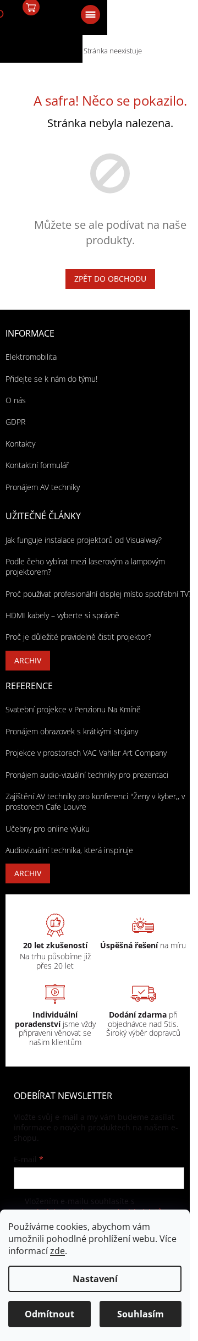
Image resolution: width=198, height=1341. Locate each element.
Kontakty (20, 443)
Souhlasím (140, 1314)
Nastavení (95, 1279)
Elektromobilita (31, 356)
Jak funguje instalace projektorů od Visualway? (84, 540)
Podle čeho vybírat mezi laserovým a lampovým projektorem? (85, 566)
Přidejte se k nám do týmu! (51, 378)
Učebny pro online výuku (48, 828)
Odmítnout (49, 1314)
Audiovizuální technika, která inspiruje (69, 850)
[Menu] (90, 14)
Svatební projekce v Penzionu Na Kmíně (73, 709)
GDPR (15, 421)
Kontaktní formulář (37, 465)
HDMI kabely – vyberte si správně (62, 615)
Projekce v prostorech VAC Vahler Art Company (86, 753)
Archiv (27, 660)
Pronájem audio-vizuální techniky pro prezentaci (87, 775)
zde (57, 1251)
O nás (16, 400)
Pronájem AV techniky (43, 487)
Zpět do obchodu (110, 278)
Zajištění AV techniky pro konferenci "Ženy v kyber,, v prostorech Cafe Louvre (95, 801)
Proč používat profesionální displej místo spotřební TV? (99, 594)
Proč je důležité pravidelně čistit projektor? (78, 636)
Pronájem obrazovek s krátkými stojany (72, 731)
